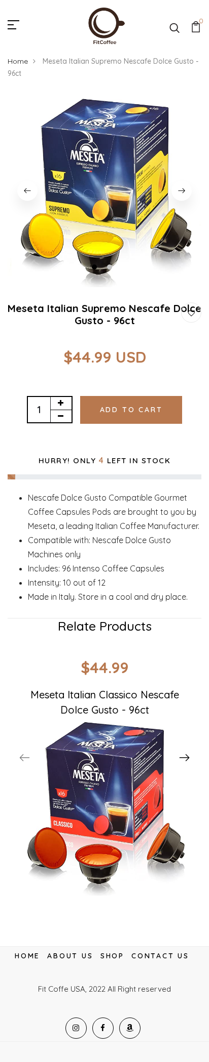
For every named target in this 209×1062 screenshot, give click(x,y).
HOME (27, 955)
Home (18, 61)
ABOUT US (70, 955)
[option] (104, 190)
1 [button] (95, 268)
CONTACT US (160, 955)
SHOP (112, 955)
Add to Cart (131, 409)
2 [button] (111, 268)
